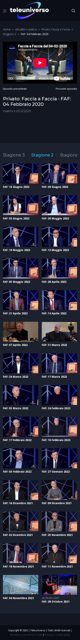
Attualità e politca (26, 29)
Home (6, 29)
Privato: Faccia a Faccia (55, 29)
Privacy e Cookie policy (57, 634)
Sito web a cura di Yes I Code (25, 634)
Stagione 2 (9, 34)
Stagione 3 (14, 155)
